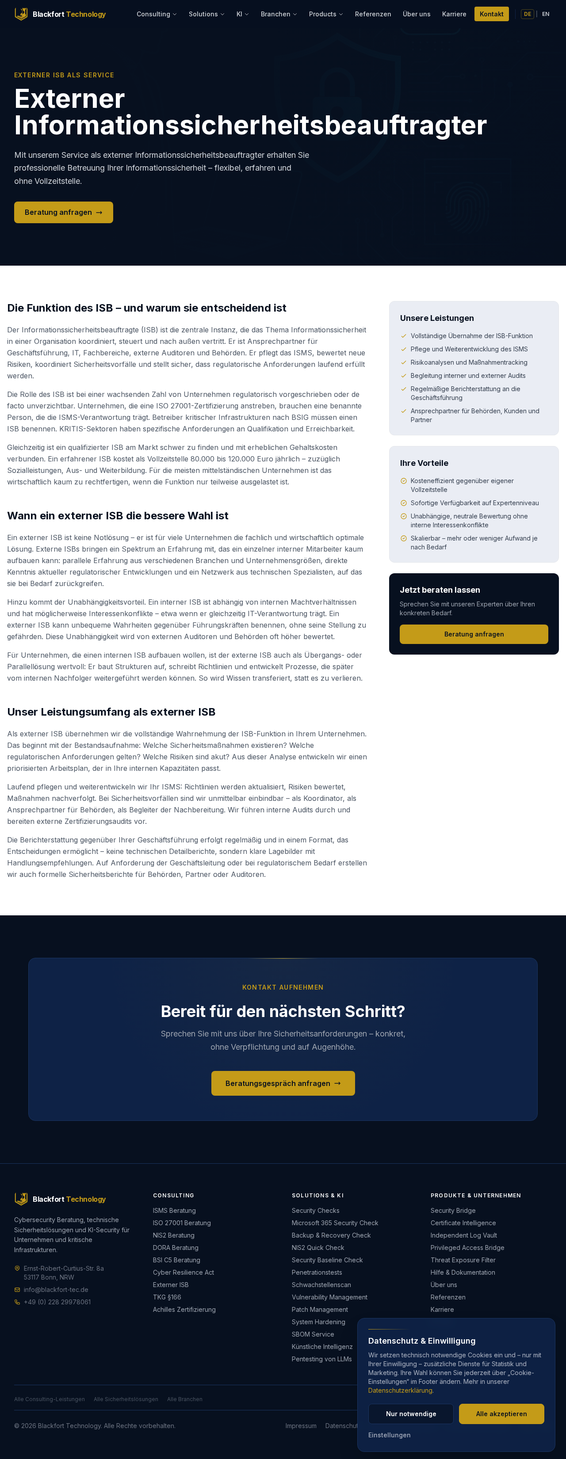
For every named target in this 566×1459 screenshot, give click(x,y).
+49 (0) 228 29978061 (57, 1302)
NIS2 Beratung (174, 1235)
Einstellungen (389, 1435)
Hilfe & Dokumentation (463, 1272)
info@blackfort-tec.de (56, 1289)
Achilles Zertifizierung (184, 1309)
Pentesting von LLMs (322, 1359)
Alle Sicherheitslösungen (126, 1399)
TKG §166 (167, 1297)
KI (239, 14)
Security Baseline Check (327, 1260)
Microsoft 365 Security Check (335, 1223)
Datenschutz (343, 1425)
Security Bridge (453, 1210)
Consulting (153, 14)
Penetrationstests (317, 1272)
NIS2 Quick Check (318, 1247)
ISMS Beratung (174, 1210)
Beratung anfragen (58, 212)
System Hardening (318, 1322)
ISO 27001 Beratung (182, 1223)
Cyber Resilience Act (183, 1272)
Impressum (301, 1425)
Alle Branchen (185, 1399)
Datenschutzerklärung (400, 1390)
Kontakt (492, 14)
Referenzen (373, 14)
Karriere (454, 14)
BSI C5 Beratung (176, 1260)
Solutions (203, 14)
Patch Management (320, 1309)
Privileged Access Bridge (468, 1247)
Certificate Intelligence (463, 1223)
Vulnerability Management (329, 1297)
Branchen (276, 14)
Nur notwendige (411, 1413)
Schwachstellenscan (321, 1284)
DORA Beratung (176, 1247)
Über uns (417, 14)
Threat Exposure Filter (463, 1260)
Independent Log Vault (464, 1235)
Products (323, 14)
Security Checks (316, 1210)
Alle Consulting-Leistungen (49, 1399)
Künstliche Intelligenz (322, 1346)
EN (545, 14)
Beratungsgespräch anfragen (278, 1083)
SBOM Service (313, 1334)
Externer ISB (171, 1284)
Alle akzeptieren (501, 1413)
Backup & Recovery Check (331, 1235)
